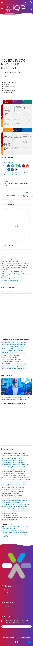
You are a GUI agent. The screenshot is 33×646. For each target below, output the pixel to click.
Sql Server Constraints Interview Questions (14, 507)
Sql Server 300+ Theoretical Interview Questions (16, 518)
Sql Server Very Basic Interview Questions (14, 511)
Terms (6, 592)
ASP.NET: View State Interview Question (13, 344)
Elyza (15, 638)
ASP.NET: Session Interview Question (12, 346)
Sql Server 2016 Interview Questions (12, 502)
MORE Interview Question (9, 357)
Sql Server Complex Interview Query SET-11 (14, 482)
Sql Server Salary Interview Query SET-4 (14, 467)
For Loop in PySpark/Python (10, 280)
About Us (7, 595)
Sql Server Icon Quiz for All (9, 515)
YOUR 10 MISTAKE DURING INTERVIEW (12, 531)
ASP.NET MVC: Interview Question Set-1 (13, 368)
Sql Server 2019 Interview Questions (12, 453)
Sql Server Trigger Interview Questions (13, 498)
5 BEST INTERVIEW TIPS (8, 528)
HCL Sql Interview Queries (9, 494)
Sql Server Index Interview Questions (12, 489)
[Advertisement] (16, 36)
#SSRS (18, 174)
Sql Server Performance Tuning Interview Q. (15, 504)
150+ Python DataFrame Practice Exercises (15, 263)
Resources (7, 589)
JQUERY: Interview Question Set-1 (11, 359)
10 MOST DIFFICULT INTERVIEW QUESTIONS (14, 526)
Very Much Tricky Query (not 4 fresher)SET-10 (16, 480)
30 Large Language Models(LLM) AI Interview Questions (15, 275)
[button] (8, 165)
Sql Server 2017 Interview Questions (12, 458)
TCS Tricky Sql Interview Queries (11, 491)
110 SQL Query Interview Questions (12, 272)
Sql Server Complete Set (9, 520)
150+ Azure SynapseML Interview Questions (14, 265)
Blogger (27, 638)
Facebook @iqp (9, 606)
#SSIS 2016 (12, 174)
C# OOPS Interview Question (10, 355)
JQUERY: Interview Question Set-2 (12, 362)
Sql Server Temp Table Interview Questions (15, 500)
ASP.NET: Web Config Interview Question (14, 342)
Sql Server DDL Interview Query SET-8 (13, 475)
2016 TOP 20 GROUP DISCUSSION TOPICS (14, 533)
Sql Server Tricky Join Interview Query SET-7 (15, 473)
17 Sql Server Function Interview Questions (14, 456)
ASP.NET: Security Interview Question (12, 351)
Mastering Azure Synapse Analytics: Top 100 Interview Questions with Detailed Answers (15, 398)
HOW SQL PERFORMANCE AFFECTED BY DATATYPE (13, 536)
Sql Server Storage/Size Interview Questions (15, 509)
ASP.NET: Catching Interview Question (13, 353)
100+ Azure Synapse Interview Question (13, 278)
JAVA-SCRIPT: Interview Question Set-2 (13, 366)
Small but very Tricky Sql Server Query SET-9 (15, 478)
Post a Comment (8, 163)
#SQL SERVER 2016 (12, 172)
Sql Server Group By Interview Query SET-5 (14, 469)
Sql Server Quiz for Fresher (9, 513)
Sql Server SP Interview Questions (11, 496)
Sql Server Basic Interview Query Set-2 (13, 462)
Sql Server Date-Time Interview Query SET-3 (15, 465)
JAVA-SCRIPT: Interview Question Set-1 (13, 364)
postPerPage (8, 609)
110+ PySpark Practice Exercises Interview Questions (14, 269)
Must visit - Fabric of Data (9, 261)
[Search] (31, 9)
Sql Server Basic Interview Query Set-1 (13, 460)
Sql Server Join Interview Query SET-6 (13, 471)
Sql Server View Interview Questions (12, 487)
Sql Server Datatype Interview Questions (14, 485)
